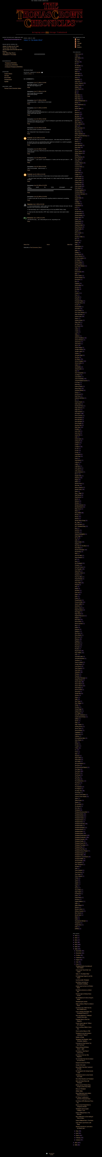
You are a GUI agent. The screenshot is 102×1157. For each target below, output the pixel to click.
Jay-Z (76, 345)
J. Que (76, 332)
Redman (77, 629)
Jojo (76, 370)
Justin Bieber (78, 376)
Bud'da (77, 155)
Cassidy (77, 168)
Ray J (76, 625)
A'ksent (77, 67)
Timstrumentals (79, 860)
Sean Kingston (78, 668)
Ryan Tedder (78, 652)
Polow (76, 598)
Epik (76, 273)
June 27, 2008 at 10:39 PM (40, 107)
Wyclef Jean (78, 915)
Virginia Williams (79, 901)
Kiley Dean (77, 427)
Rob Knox (77, 645)
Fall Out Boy (78, 285)
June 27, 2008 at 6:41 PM (40, 91)
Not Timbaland (78, 563)
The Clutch (77, 771)
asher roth (77, 81)
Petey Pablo (78, 582)
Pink (76, 586)
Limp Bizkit (78, 454)
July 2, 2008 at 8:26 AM (38, 204)
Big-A (78, 39)
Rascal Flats (78, 621)
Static (76, 722)
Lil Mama (77, 442)
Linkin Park (78, 456)
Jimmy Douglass (79, 361)
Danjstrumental (79, 225)
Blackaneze (30, 217)
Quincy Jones (78, 608)
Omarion (77, 565)
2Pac (76, 60)
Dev (76, 238)
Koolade (77, 429)
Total (76, 868)
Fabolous (77, 283)
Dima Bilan (77, 248)
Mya (76, 528)
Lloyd (76, 458)
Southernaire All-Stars (80, 716)
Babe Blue (77, 95)
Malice (76, 481)
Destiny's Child (79, 236)
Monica (77, 518)
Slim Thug (77, 701)
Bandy (76, 102)
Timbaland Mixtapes (80, 827)
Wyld (76, 917)
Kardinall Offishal (79, 390)
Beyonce (77, 112)
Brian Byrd (77, 143)
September (79, 957)
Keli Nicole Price (79, 405)
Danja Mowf (78, 223)
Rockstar (77, 646)
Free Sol (77, 297)
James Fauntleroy (79, 337)
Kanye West (78, 388)
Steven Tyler (78, 728)
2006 (76, 1145)
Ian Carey (77, 324)
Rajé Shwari (78, 613)
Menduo (77, 503)
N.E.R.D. (77, 530)
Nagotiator (30, 204)
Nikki (76, 553)
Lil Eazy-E (77, 440)
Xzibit (76, 919)
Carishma (77, 164)
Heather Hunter (79, 320)
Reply (28, 87)
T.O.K (76, 751)
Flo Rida (77, 289)
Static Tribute (78, 724)
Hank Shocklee (79, 314)
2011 (76, 942)
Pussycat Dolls (79, 602)
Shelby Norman (79, 680)
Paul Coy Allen (78, 576)
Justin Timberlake (79, 378)
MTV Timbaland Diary (80, 526)
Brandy (77, 139)
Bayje (76, 106)
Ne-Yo (76, 538)
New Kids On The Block (81, 545)
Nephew (77, 543)
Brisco (76, 149)
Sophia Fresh (78, 711)
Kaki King (77, 384)
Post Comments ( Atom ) (36, 247)
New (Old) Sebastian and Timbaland (84, 1078)
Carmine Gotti (78, 166)
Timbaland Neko (79, 831)
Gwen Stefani (78, 310)
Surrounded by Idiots (80, 738)
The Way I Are (78, 790)
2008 (76, 948)
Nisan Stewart (78, 557)
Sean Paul (77, 670)
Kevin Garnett (78, 417)
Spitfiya (77, 718)
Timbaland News (79, 833)
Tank (76, 753)
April (77, 1133)
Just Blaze (77, 374)
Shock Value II (78, 683)
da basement (78, 211)
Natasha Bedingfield (80, 534)
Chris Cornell (78, 186)
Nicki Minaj (78, 547)
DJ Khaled (77, 260)
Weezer (77, 907)
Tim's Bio (77, 808)
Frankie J (77, 293)
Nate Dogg (77, 536)
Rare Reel (77, 619)
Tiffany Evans (78, 800)
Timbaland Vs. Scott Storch (81, 856)
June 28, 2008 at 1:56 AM (40, 119)
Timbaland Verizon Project (81, 851)
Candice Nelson (8, 73)
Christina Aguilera (79, 190)
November (79, 953)
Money (77, 516)
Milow (76, 510)
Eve (76, 281)
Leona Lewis (78, 438)
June (77, 964)
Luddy (76, 464)
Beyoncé (77, 114)
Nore (76, 561)
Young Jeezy (78, 924)
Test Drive (77, 765)
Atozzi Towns (78, 85)
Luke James (78, 468)
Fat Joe (77, 287)
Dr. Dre (77, 267)
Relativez (77, 631)
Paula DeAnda (78, 578)
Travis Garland (78, 870)
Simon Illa (77, 691)
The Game (77, 779)
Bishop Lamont (79, 124)
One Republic (78, 569)
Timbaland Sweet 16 (80, 843)
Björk (76, 126)
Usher (76, 895)
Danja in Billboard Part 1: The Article (84, 1120)
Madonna (77, 477)
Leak (76, 437)
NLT (76, 559)
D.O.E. (77, 209)
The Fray (77, 777)
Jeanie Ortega (78, 347)
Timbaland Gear (79, 821)
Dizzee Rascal (78, 256)
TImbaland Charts (79, 817)
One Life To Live (79, 567)
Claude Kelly (78, 197)
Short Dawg (78, 687)
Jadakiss (77, 336)
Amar (76, 77)
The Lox (77, 784)
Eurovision (77, 279)
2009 (76, 946)
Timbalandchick (8, 79)
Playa (76, 594)
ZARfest (77, 928)
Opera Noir (78, 571)
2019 (76, 935)
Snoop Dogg (78, 709)
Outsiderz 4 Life (79, 573)
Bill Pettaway (78, 118)
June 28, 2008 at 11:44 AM (39, 174)
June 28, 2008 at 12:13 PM (40, 185)
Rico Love (77, 637)
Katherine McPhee (79, 398)
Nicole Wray (78, 551)
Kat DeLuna (78, 394)
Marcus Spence (79, 487)
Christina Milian (79, 192)
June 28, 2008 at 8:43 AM (40, 166)
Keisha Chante (78, 402)
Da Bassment (78, 213)
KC (76, 400)
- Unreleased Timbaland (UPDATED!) (13, 66)
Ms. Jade (77, 522)
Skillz (76, 699)
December (79, 950)
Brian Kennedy (78, 145)
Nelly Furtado (78, 542)
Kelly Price (77, 409)
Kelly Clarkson (78, 407)
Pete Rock (77, 580)
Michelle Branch (79, 507)
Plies (76, 596)
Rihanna (77, 639)
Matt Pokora (78, 495)
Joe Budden (78, 367)
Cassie (77, 170)
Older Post (69, 244)
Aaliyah (77, 69)
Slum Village (78, 703)
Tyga (76, 886)
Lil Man (77, 444)
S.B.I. (76, 654)
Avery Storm (78, 89)
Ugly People (78, 891)
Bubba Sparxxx (79, 153)
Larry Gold (77, 431)
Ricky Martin (78, 635)
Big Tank (77, 116)
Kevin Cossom (78, 415)
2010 (76, 944)
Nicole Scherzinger (79, 549)
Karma (76, 392)
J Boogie (79, 43)
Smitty (76, 705)
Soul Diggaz (78, 713)
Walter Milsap (78, 905)
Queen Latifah (78, 604)
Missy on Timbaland (81, 1088)
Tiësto (76, 798)
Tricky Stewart (78, 876)
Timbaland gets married (81, 1001)
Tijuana (77, 802)
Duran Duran (78, 271)
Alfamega (77, 73)
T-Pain (76, 748)
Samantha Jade (79, 656)
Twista (76, 882)
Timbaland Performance (81, 835)
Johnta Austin (78, 368)
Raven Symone (79, 623)
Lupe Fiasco (78, 470)
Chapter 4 (77, 174)
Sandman (77, 660)
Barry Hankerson (79, 104)
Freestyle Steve (79, 302)
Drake (76, 269)
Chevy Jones (78, 180)
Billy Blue (77, 120)
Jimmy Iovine (78, 363)
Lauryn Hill (77, 435)
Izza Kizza (77, 326)
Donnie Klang (78, 262)
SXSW (76, 744)
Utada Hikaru (78, 897)
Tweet (76, 880)
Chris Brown (78, 184)
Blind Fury (77, 130)
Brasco (77, 141)
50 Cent (77, 61)
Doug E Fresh (78, 264)
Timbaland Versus (79, 852)
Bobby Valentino (79, 133)
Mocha (77, 514)
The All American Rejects (81, 767)
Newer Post (26, 244)
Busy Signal (78, 159)
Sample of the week (80, 1065)
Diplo (76, 250)
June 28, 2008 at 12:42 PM (40, 196)
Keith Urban (78, 403)
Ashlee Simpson (79, 83)
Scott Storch (78, 666)
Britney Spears (78, 151)
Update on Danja (80, 1037)
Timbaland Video (79, 854)
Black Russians (79, 128)
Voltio (76, 903)
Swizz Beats (78, 740)
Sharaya (77, 674)
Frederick (29, 137)
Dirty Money (78, 254)
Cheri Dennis (78, 178)
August (78, 959)
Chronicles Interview (80, 194)
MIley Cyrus (78, 508)
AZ (76, 91)
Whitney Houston (79, 911)
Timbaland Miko (79, 825)
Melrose (77, 501)
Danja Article (78, 221)
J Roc (76, 328)
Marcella (77, 485)
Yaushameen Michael (80, 921)
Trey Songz (78, 874)
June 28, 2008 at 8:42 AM (40, 157)
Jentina (77, 353)
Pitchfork (77, 590)
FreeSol (77, 299)
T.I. (33, 73)
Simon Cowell (78, 689)
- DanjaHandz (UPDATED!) (11, 65)
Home (48, 244)
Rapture (77, 617)
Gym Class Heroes (80, 312)
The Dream (78, 775)
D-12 (76, 207)
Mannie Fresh (78, 483)
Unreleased (78, 893)
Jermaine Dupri (79, 355)
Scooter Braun (78, 664)
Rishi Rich (77, 643)
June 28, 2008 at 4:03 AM (40, 127)
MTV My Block (79, 524)
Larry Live (77, 433)
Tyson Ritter (78, 889)
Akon (76, 71)
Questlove (77, 606)
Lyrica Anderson (79, 472)
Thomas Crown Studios (81, 796)
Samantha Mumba (79, 658)
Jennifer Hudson (79, 349)
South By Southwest (80, 714)
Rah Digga (77, 611)
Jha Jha (77, 357)
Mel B (76, 499)
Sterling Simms (79, 726)
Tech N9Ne (78, 761)
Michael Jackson (79, 505)
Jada (76, 334)
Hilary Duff (77, 322)
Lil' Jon (77, 448)
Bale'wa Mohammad (80, 100)
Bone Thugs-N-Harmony (81, 135)
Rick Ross (77, 633)
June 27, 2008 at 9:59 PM (40, 100)
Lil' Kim (77, 450)
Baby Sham (78, 98)
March (78, 1135)
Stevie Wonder (78, 730)
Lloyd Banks (78, 460)
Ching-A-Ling (78, 182)
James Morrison (79, 339)
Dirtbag (77, 252)
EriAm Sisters (78, 275)
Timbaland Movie (79, 829)
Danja (30, 73)
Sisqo (76, 697)
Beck (76, 110)
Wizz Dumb (78, 913)
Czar (78, 41)
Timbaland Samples (80, 839)
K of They (77, 382)
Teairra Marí (78, 759)
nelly (76, 540)
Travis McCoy (78, 872)
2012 (76, 940)
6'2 (76, 63)
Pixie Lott (77, 592)
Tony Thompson (79, 864)
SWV (76, 742)
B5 (76, 93)
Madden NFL (78, 475)
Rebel (76, 627)
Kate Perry (77, 396)
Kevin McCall (78, 419)
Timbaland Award (79, 816)
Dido (76, 244)
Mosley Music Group (80, 520)
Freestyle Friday (79, 301)
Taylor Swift (78, 757)
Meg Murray (78, 497)
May (77, 1131)
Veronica (77, 899)
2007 (76, 1142)
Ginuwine (77, 308)
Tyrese (77, 887)
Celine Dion (78, 172)
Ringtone (77, 641)
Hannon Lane (78, 316)
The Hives (77, 782)
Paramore (77, 575)
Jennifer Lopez (78, 351)
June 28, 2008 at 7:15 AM (40, 149)
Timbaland (77, 810)
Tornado (77, 866)
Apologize (77, 79)
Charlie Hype (78, 176)
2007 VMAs (78, 58)
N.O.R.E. (77, 532)
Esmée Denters (79, 277)
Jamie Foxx (78, 341)
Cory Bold (77, 203)
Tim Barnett (78, 806)
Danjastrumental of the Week (83, 1062)
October (78, 955)
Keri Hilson (77, 413)
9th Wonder (78, 65)
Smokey (77, 707)
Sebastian (77, 672)
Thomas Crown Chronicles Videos (12, 88)
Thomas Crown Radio (80, 794)
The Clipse (77, 769)
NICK (78, 45)
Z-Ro (76, 926)
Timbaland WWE (79, 858)
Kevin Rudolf (7, 77)
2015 (76, 937)
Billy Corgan (78, 122)
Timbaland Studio (79, 841)
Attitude (77, 87)
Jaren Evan (78, 343)
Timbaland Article (79, 814)
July (77, 962)
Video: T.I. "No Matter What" (33, 40)
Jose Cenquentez (79, 372)
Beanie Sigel (78, 108)
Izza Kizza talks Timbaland (82, 980)
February (78, 1137)
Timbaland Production (80, 837)
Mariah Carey (78, 489)
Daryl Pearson (78, 227)
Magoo (77, 479)
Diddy (76, 242)
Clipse (76, 199)
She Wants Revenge (80, 678)
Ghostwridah (78, 306)
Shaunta (77, 676)
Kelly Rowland (78, 411)
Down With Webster (80, 266)
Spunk (76, 720)
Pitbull (76, 588)
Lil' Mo (76, 452)
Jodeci (76, 365)
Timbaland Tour (79, 847)
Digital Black (78, 246)
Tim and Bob (78, 804)
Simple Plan (78, 693)
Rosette (77, 648)
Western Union (78, 909)
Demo (76, 234)
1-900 (76, 56)
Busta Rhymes (79, 157)
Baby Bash (78, 96)
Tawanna (77, 755)
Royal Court (78, 650)
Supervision (78, 734)
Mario (76, 491)
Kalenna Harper (79, 386)
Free (76, 295)
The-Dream (78, 792)
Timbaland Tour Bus (80, 849)
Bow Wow (77, 137)
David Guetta (78, 229)
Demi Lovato (78, 232)
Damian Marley (79, 215)
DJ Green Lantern (79, 258)
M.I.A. (76, 473)
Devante (77, 240)
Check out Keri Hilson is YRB (83, 1031)
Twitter (76, 884)
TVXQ (76, 878)
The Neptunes (78, 786)
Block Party (78, 131)
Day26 (76, 231)
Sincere (77, 695)
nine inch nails (78, 555)
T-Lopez (77, 746)
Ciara (76, 196)
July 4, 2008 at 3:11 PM (39, 217)
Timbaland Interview (80, 823)
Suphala (6, 81)
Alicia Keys (78, 75)
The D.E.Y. (77, 773)
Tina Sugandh (78, 862)
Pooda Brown (78, 600)
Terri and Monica (79, 763)
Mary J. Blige (78, 493)
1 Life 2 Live (78, 54)
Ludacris (77, 462)
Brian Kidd (77, 147)
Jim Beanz (77, 359)
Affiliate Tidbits (79, 1091)
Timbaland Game (79, 819)
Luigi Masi (77, 466)
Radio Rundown (79, 610)
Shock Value (78, 681)
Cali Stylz (6, 75)
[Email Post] (42, 72)
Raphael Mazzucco (80, 615)
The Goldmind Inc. (79, 781)
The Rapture (78, 788)
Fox (76, 291)
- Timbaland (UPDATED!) (10, 63)
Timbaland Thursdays (80, 845)
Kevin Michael (78, 421)
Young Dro (77, 922)
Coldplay (77, 201)
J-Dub (76, 330)
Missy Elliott (78, 512)
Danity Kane (78, 217)
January (78, 1140)
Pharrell (77, 584)
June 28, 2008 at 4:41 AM (39, 137)
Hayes (76, 318)
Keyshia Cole (78, 425)
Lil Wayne (77, 446)
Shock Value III (79, 685)
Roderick (79, 47)
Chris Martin (78, 188)
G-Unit (76, 304)
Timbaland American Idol (81, 812)
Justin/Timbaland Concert (81, 380)
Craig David (78, 205)
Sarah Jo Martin (79, 662)
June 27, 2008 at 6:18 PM (40, 82)
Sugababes (78, 732)
